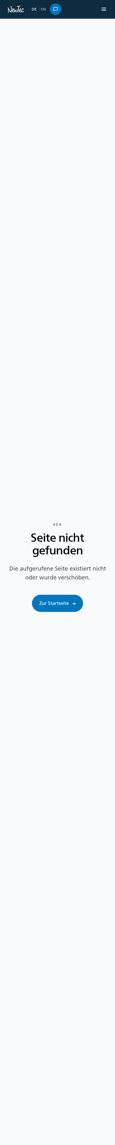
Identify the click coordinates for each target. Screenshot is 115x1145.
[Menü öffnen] (104, 9)
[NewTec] (16, 9)
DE (34, 9)
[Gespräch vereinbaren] (55, 9)
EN (43, 9)
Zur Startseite (57, 603)
